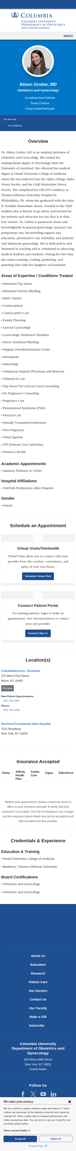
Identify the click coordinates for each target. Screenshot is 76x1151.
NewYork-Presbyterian (38, 925)
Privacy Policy (36, 1146)
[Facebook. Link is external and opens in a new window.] (23, 1094)
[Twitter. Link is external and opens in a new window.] (33, 1094)
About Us (38, 956)
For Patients (15, 125)
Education (38, 964)
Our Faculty (38, 1008)
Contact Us (38, 999)
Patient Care (38, 982)
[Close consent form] (69, 1101)
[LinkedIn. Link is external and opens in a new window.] (53, 1094)
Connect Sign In (38, 633)
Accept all (20, 1138)
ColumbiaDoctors (38, 936)
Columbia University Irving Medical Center (38, 4)
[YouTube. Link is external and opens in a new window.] (43, 1094)
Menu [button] (68, 36)
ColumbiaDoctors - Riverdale (20, 670)
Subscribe (39, 1027)
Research (38, 973)
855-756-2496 (11, 700)
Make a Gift (38, 1017)
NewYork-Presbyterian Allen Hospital (26, 723)
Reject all (56, 1138)
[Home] (38, 20)
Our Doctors (38, 991)
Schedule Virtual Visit (38, 576)
